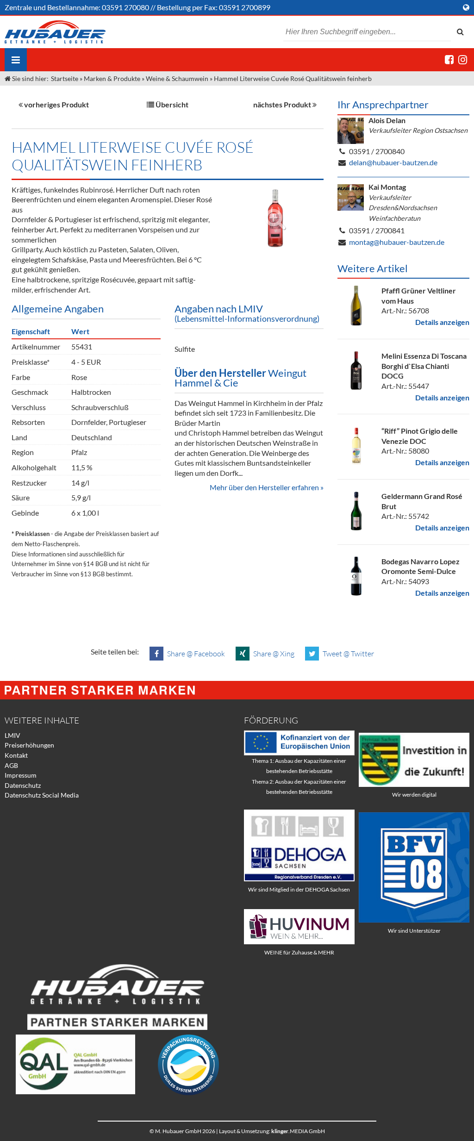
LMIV (12, 735)
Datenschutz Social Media (42, 795)
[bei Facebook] (449, 59)
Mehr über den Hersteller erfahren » (267, 487)
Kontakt (16, 755)
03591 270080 (125, 7)
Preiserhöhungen (29, 745)
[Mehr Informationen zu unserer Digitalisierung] (414, 784)
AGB (11, 765)
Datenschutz (23, 785)
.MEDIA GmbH (298, 1131)
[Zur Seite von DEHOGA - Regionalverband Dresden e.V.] (299, 879)
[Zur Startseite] (55, 32)
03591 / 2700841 (377, 230)
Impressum (21, 775)
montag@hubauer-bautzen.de (396, 241)
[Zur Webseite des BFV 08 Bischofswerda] (414, 920)
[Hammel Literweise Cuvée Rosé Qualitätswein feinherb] (275, 219)
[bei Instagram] (462, 59)
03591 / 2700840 (377, 151)
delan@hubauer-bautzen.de (393, 162)
